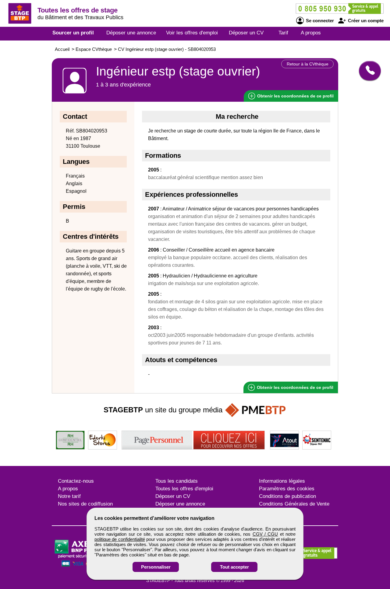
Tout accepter (234, 567)
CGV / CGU (265, 534)
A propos (311, 33)
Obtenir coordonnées (295, 95)
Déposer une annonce (131, 33)
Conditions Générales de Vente (294, 504)
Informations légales (282, 481)
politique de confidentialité (119, 539)
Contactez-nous (76, 481)
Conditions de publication (287, 496)
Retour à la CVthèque (307, 64)
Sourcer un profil (73, 33)
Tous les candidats (176, 481)
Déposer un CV (246, 33)
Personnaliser (156, 567)
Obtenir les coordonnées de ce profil (294, 387)
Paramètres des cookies (286, 489)
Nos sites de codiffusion (85, 504)
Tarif (283, 33)
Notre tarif (69, 496)
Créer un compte (365, 20)
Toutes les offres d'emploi (184, 489)
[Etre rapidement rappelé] (367, 70)
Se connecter (319, 20)
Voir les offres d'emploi (192, 33)
